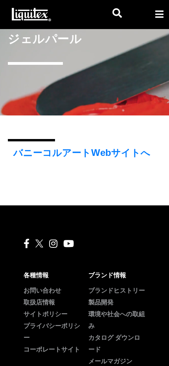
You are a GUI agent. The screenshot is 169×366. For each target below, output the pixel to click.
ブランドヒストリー (116, 290)
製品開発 (101, 302)
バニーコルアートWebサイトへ (82, 152)
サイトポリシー (46, 314)
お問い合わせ (42, 290)
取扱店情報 (39, 302)
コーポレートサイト (52, 349)
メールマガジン (110, 361)
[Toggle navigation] (159, 14)
